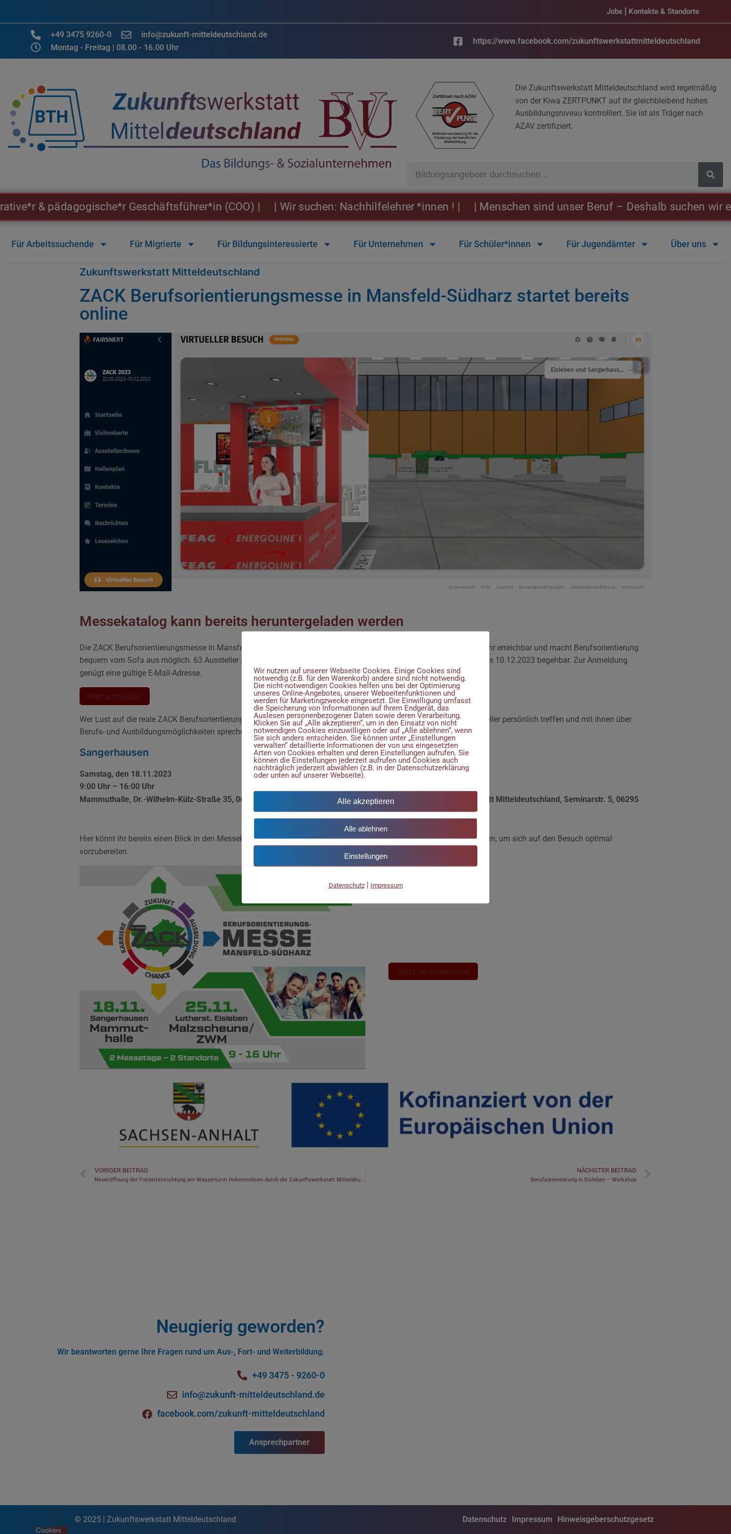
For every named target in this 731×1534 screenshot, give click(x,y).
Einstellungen (365, 855)
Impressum (386, 885)
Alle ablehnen (365, 828)
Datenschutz (347, 885)
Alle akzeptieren (365, 801)
